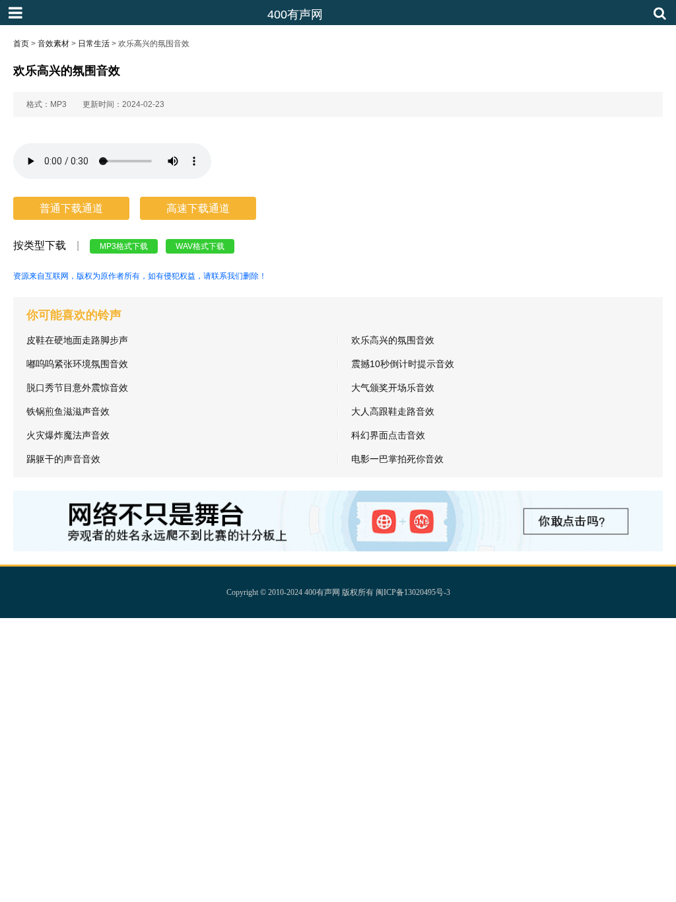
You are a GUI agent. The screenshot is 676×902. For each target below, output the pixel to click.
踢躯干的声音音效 (63, 459)
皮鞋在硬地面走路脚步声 (77, 340)
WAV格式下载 (200, 246)
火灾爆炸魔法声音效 (68, 435)
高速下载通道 (198, 208)
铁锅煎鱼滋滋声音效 (68, 411)
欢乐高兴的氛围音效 (392, 340)
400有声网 (322, 592)
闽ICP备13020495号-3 (413, 592)
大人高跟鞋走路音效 (392, 411)
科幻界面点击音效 (388, 435)
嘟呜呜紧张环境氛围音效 (77, 364)
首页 (21, 43)
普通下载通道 (71, 208)
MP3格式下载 (124, 246)
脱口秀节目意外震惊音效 (77, 387)
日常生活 (94, 43)
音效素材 (53, 43)
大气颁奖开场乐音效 (392, 387)
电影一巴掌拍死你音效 (397, 459)
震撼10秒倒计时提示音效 (402, 364)
